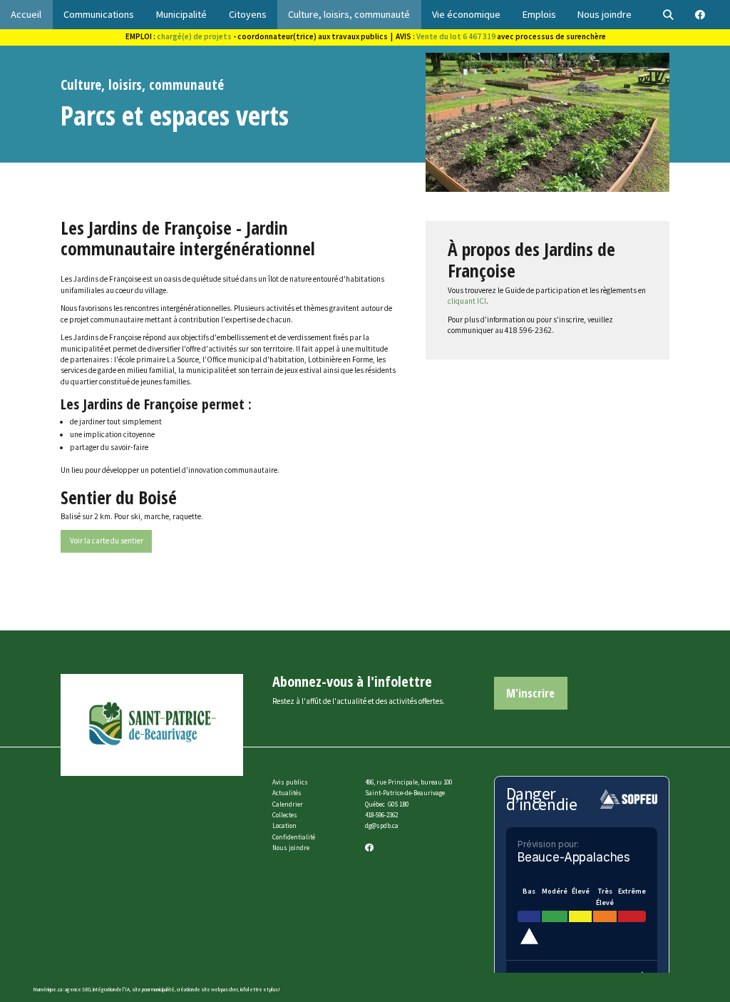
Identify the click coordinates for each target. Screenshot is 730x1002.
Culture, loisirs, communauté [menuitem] (349, 14)
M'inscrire (530, 693)
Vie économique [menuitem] (466, 14)
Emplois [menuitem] (539, 14)
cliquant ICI (467, 301)
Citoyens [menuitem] (248, 14)
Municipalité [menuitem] (181, 14)
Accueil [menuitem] (26, 14)
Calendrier (287, 804)
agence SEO (78, 989)
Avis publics (290, 782)
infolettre (251, 989)
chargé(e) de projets (194, 36)
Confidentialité (293, 837)
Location (284, 825)
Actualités (287, 793)
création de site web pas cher (207, 989)
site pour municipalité (153, 989)
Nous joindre (290, 848)
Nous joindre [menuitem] (604, 14)
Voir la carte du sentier (106, 541)
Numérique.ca (47, 989)
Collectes (284, 815)
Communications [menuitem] (98, 14)
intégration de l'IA (111, 989)
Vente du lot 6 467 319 (455, 36)
